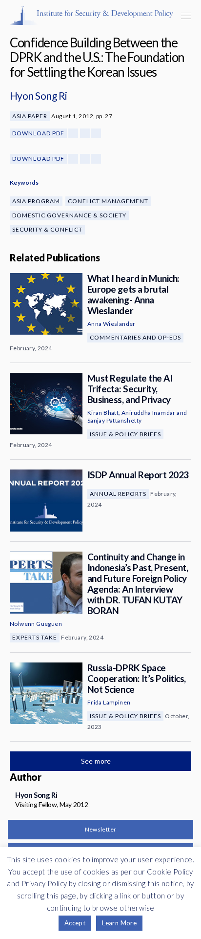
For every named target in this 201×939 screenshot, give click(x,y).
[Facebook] (73, 133)
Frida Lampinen (109, 702)
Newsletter (101, 829)
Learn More (119, 923)
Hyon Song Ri (38, 95)
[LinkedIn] (96, 133)
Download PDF (38, 133)
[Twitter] (85, 133)
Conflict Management (108, 201)
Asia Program (36, 201)
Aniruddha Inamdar (148, 412)
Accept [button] (74, 923)
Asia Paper (29, 116)
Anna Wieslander (111, 323)
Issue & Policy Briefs (125, 434)
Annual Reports (118, 493)
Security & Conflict (47, 229)
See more (97, 761)
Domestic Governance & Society (69, 215)
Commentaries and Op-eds (135, 337)
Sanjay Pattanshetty (114, 420)
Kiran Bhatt (103, 412)
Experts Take (34, 637)
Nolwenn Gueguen (36, 623)
